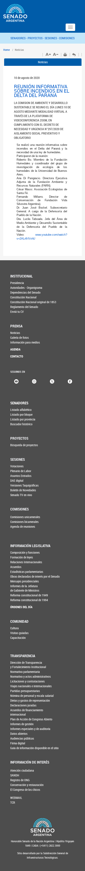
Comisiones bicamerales (24, 522)
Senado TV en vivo (21, 495)
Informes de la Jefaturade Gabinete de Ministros (24, 588)
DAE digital (16, 480)
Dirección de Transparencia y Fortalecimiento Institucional (28, 664)
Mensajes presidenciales (24, 581)
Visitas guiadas (19, 633)
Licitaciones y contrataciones (27, 681)
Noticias (43, 62)
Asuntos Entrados (20, 476)
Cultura (14, 628)
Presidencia (17, 283)
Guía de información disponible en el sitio (34, 748)
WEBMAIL (16, 798)
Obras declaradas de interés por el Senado (35, 576)
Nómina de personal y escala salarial (32, 696)
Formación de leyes (21, 557)
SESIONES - (52, 38)
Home (6, 50)
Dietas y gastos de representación (30, 700)
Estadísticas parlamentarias (26, 572)
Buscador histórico (21, 424)
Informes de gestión (22, 724)
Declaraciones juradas (23, 705)
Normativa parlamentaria (25, 672)
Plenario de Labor (20, 471)
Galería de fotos (19, 337)
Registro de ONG (20, 780)
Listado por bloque (21, 414)
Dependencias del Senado (25, 292)
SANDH (14, 775)
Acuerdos (15, 567)
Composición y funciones (25, 552)
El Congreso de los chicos (25, 790)
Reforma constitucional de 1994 (29, 600)
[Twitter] (52, 381)
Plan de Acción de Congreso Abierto (31, 719)
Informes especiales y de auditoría (30, 729)
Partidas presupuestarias (25, 691)
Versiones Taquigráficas (24, 485)
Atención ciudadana (22, 770)
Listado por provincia (22, 419)
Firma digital (17, 743)
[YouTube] (16, 381)
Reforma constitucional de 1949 (29, 595)
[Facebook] (70, 381)
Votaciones (17, 466)
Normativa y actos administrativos (30, 676)
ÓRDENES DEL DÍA (21, 607)
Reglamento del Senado (24, 307)
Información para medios (25, 342)
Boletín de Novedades (23, 490)
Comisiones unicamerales (25, 517)
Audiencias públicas (22, 738)
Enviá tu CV (17, 312)
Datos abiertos (18, 734)
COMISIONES (67, 38)
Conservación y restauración (27, 785)
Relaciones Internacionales (26, 562)
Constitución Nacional (23, 297)
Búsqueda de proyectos (24, 445)
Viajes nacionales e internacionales (31, 686)
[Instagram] (34, 381)
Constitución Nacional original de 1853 (33, 302)
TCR (12, 802)
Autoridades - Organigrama (26, 288)
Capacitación (18, 638)
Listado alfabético (21, 410)
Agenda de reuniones (22, 526)
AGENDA (15, 349)
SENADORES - (19, 38)
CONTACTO (16, 356)
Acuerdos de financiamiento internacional (26, 712)
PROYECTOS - (36, 38)
